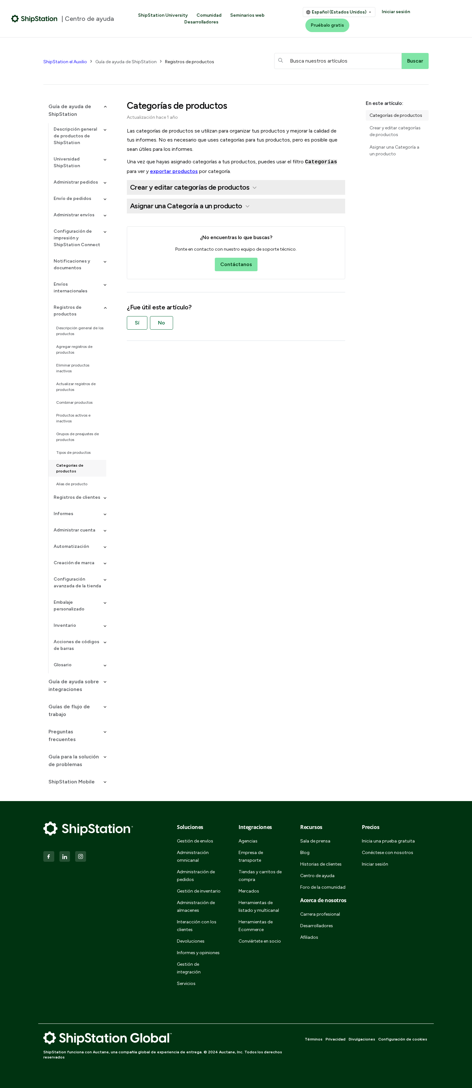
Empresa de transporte (251, 856)
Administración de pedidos (196, 875)
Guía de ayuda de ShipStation (126, 62)
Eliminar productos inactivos (72, 368)
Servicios (186, 983)
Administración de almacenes (196, 906)
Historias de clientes (321, 864)
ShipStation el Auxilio (65, 62)
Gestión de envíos (195, 841)
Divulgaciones (362, 1039)
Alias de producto (71, 484)
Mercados (249, 891)
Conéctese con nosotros (387, 852)
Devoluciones (191, 941)
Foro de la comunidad (322, 887)
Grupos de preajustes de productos (77, 437)
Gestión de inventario (199, 891)
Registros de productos (189, 62)
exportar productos (174, 171)
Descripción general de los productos (79, 331)
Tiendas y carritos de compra (260, 875)
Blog (305, 852)
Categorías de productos (69, 468)
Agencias (248, 841)
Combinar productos (74, 402)
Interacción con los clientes (196, 925)
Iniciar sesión (396, 11)
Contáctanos (236, 264)
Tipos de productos (73, 452)
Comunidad (209, 15)
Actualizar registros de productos (76, 387)
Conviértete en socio (260, 941)
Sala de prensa (315, 841)
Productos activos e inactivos (73, 418)
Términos (313, 1039)
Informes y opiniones (198, 952)
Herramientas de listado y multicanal (259, 906)
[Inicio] (34, 18)
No (161, 323)
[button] (74, 110)
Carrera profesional (320, 914)
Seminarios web (247, 15)
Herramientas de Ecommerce (256, 925)
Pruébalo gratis (327, 25)
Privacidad (335, 1039)
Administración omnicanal (193, 856)
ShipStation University (163, 15)
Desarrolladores (201, 22)
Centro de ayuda (317, 875)
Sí (137, 323)
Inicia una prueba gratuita (388, 841)
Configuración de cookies (402, 1039)
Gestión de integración (189, 968)
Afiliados (309, 937)
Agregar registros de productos (74, 349)
